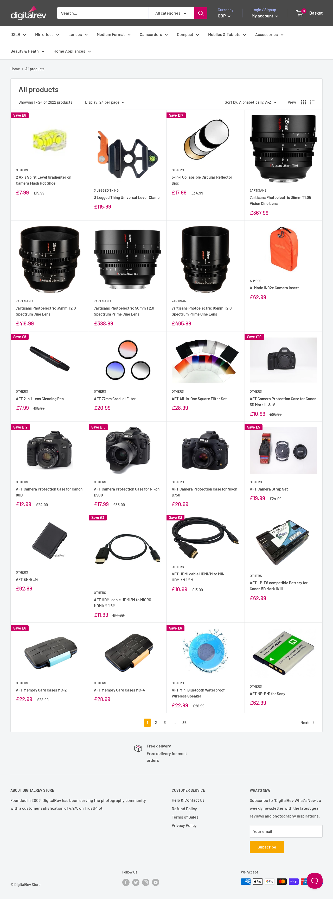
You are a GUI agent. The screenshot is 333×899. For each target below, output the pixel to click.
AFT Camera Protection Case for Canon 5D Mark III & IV (283, 401)
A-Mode (256, 281)
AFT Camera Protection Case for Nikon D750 (204, 492)
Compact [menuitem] (185, 34)
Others (22, 170)
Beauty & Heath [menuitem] (24, 50)
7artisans (258, 190)
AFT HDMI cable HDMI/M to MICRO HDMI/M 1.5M (122, 602)
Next (304, 722)
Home (15, 69)
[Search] (200, 13)
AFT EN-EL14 (27, 579)
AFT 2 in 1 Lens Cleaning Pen (40, 398)
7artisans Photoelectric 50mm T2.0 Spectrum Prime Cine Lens (124, 311)
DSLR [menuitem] (15, 34)
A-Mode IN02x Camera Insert (274, 287)
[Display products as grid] (303, 102)
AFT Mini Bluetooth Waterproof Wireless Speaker (198, 693)
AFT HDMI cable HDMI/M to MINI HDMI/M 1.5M (199, 576)
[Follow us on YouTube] (155, 882)
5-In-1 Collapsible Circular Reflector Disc (202, 180)
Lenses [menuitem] (75, 34)
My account (263, 15)
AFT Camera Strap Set (269, 489)
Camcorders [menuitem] (151, 34)
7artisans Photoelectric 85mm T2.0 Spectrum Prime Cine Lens (202, 311)
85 (184, 722)
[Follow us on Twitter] (135, 882)
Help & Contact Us (188, 799)
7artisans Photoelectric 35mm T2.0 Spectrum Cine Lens (46, 311)
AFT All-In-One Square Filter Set (199, 398)
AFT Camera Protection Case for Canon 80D (49, 492)
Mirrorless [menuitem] (44, 34)
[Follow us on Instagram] (145, 882)
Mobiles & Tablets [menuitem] (224, 34)
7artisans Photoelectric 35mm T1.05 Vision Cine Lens (280, 200)
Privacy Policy (184, 825)
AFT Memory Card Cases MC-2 (41, 690)
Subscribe (267, 846)
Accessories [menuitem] (266, 34)
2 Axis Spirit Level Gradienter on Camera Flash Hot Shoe (43, 180)
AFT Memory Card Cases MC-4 (119, 690)
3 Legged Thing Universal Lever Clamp (126, 197)
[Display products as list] (312, 102)
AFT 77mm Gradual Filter (115, 398)
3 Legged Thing (106, 190)
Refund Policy (184, 808)
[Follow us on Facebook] (126, 882)
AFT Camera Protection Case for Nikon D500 (126, 492)
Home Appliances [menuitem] (69, 50)
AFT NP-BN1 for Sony (267, 693)
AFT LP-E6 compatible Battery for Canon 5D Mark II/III (279, 585)
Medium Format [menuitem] (111, 34)
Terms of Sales (185, 816)
